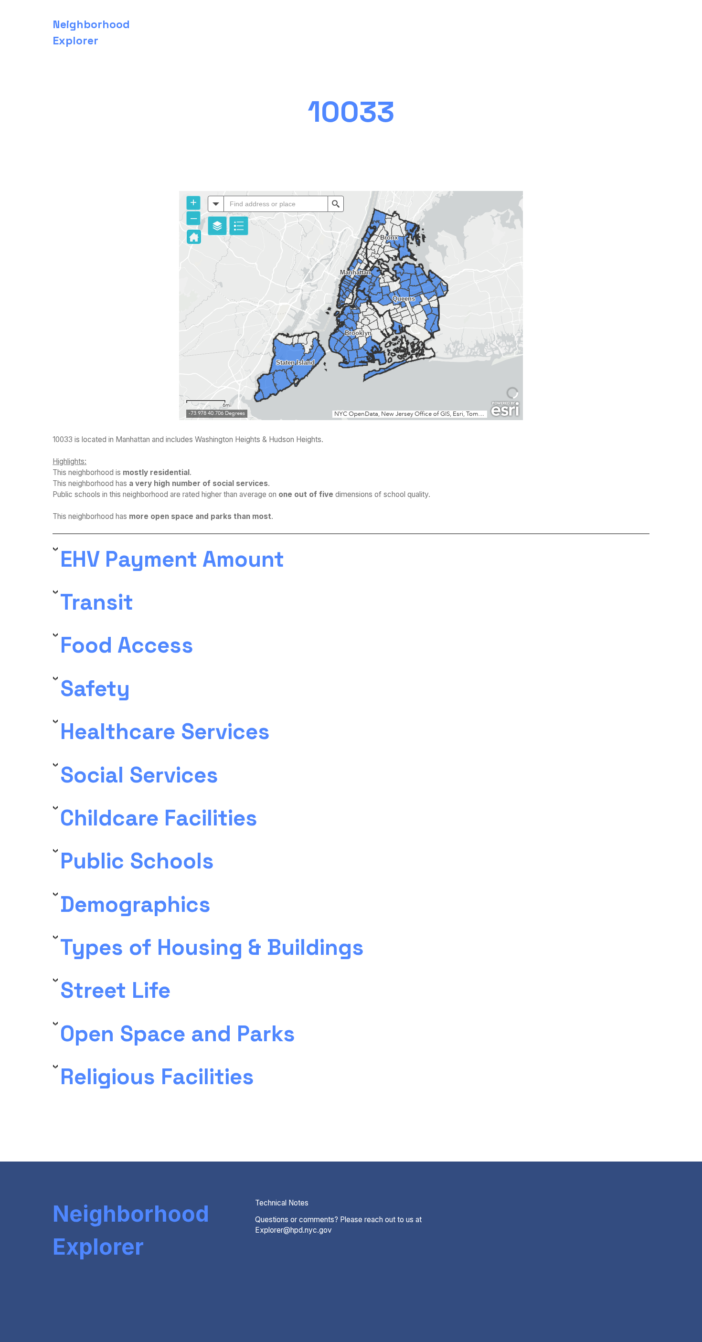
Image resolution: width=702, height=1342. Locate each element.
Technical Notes (281, 1202)
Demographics (135, 904)
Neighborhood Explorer (131, 1230)
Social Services (139, 775)
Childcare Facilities (158, 818)
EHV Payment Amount (172, 559)
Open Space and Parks (177, 1033)
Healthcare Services (165, 731)
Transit (96, 602)
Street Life (115, 990)
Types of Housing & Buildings (212, 947)
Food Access (126, 645)
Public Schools (137, 861)
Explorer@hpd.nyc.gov (293, 1230)
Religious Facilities (157, 1076)
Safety (95, 688)
